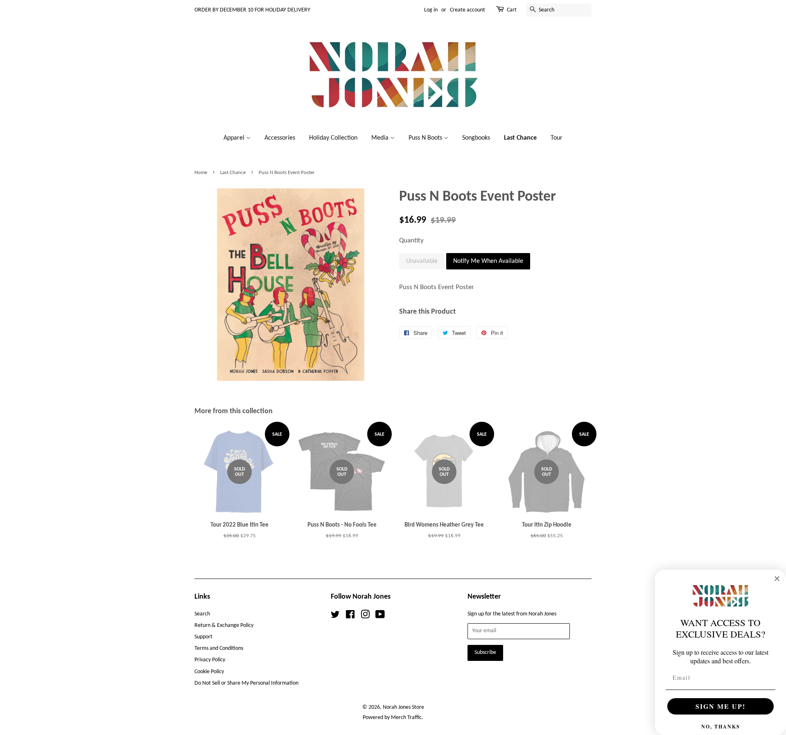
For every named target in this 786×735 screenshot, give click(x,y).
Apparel (235, 138)
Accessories (279, 138)
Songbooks (476, 138)
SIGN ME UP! (720, 706)
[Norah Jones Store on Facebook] (350, 616)
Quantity (411, 240)
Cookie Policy (209, 672)
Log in (431, 10)
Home (200, 172)
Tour (556, 138)
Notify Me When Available (488, 261)
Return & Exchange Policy (223, 625)
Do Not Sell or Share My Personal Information (246, 683)
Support (203, 637)
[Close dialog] (777, 578)
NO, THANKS (720, 726)
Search (202, 614)
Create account (467, 10)
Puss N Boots (426, 138)
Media (380, 138)
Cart (512, 10)
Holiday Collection (333, 138)
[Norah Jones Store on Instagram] (365, 616)
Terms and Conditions (218, 648)
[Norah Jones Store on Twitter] (335, 616)
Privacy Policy (209, 660)
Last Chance (520, 138)
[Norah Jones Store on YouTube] (380, 616)
